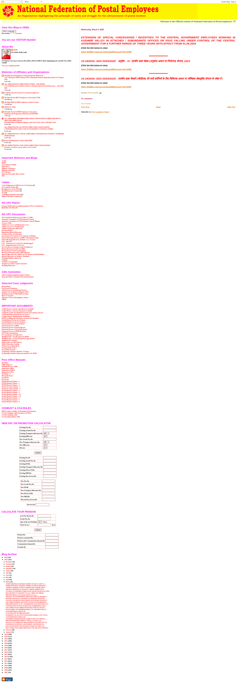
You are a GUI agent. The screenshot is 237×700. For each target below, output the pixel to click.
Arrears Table (7, 223)
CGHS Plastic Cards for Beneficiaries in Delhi (18, 309)
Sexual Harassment (8, 350)
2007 (6, 672)
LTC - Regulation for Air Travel (13, 245)
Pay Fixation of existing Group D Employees (17, 247)
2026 (6, 557)
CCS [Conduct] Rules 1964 (11, 417)
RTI (3, 176)
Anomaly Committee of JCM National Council (18, 219)
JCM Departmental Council (11, 194)
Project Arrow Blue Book (10, 346)
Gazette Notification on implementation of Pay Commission (22, 206)
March (8, 582)
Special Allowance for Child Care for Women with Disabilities (23, 254)
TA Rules (5, 260)
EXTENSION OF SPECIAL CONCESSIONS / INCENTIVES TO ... (25, 624)
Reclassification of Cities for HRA (13, 249)
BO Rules (5, 363)
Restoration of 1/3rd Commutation (14, 251)
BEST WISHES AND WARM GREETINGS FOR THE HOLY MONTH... (27, 628)
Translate (18, 33)
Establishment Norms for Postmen (13, 320)
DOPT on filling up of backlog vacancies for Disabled (20, 318)
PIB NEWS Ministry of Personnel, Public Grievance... (21, 595)
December (9, 562)
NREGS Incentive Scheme (11, 196)
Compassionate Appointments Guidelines (16, 316)
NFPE (16, 50)
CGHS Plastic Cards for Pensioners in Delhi (17, 311)
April (7, 579)
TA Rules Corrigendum (10, 262)
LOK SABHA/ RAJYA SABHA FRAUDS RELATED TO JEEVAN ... (25, 607)
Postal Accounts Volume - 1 (11, 387)
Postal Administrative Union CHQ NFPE (18, 140)
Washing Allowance (8, 265)
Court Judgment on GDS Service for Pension (17, 185)
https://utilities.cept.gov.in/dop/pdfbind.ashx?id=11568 (106, 52)
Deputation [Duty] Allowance (12, 232)
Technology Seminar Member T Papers (15, 351)
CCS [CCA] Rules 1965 (10, 415)
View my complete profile (11, 66)
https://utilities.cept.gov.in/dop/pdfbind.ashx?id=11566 (106, 69)
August (8, 571)
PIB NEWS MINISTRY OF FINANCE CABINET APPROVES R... (25, 589)
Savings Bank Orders (9, 348)
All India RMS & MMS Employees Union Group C (21, 102)
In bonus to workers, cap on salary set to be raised (20, 147)
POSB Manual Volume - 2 (11, 383)
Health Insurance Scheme (10, 191)
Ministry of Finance (8, 168)
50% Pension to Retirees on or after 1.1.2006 (17, 217)
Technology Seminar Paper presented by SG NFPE (19, 353)
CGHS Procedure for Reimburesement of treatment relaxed (22, 313)
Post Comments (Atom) (100, 112)
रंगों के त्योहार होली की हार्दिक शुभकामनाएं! (17, 613)
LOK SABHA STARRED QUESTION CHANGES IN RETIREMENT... (26, 602)
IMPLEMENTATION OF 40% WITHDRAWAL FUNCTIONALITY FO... (27, 604)
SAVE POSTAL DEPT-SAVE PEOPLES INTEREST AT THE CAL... (25, 626)
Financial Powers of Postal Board (13, 327)
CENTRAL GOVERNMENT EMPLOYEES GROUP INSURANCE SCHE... (27, 591)
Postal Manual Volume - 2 (11, 390)
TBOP (4, 299)
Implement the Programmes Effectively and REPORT (21, 114)
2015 (6, 654)
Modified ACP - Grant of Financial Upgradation (18, 338)
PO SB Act (5, 378)
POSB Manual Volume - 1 (11, 381)
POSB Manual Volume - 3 (11, 385)
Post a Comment (86, 103)
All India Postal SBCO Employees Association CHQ (22, 97)
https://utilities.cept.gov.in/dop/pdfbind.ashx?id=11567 (106, 87)
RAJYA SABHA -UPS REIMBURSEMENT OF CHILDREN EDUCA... (26, 609)
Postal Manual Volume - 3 (11, 392)
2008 (6, 670)
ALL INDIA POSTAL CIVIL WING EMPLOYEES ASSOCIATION (27, 145)
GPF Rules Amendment (10, 333)
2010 (6, 665)
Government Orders (9, 187)
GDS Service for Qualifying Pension (14, 290)
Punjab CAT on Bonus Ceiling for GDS (15, 292)
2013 (6, 659)
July (7, 573)
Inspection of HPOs (8, 370)
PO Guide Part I (7, 376)
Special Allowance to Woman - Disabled (15, 256)
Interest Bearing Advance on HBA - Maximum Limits (20, 238)
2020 (6, 643)
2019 (6, 645)
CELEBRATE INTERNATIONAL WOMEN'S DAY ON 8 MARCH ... (25, 619)
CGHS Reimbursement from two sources (16, 314)
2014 (6, 656)
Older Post (231, 107)
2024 (6, 634)
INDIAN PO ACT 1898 (9, 366)
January (8, 632)
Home (158, 107)
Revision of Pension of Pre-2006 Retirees (16, 252)
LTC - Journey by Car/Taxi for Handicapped (17, 243)
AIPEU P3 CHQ (9, 107)
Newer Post (85, 107)
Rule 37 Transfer (7, 296)
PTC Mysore (6, 172)
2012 (6, 661)
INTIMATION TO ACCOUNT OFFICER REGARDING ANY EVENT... (26, 615)
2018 (6, 648)
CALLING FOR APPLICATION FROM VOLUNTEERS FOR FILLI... (26, 600)
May (7, 577)
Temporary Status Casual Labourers (14, 264)
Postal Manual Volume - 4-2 (11, 396)
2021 (6, 641)
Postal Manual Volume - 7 (11, 400)
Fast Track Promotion (9, 288)
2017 (6, 650)
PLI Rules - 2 (6, 374)
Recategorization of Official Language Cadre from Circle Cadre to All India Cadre (30, 122)
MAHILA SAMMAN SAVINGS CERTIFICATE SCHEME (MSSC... (25, 587)
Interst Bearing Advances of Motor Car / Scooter (18, 240)
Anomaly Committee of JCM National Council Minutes (21, 221)
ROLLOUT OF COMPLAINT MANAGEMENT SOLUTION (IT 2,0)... (26, 622)
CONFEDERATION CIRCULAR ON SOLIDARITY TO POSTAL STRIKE (28, 129)
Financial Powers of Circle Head (13, 324)
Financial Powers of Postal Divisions (14, 329)
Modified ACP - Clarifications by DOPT (15, 337)
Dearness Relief (7, 230)
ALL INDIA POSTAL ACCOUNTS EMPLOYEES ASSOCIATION (26, 127)
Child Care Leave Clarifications (13, 227)
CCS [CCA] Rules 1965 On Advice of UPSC (16, 413)
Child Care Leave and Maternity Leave (15, 225)
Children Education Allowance (12, 228)
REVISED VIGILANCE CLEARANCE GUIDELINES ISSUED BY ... (25, 598)
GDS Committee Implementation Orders (16, 275)
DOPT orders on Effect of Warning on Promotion (19, 411)
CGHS (4, 161)
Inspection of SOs (8, 372)
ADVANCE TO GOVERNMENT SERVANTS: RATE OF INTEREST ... (26, 596)
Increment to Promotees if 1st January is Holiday (19, 236)
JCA (3, 193)
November (9, 564)
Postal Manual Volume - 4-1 (11, 394)
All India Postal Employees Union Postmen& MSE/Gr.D (23, 76)
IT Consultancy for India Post (12, 335)
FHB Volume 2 (7, 365)
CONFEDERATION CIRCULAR (15, 611)
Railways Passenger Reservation (13, 174)
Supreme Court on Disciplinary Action (15, 297)
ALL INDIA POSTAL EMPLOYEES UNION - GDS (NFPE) (24, 84)
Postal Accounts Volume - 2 (11, 389)
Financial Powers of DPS (10, 326)
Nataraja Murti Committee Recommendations (18, 277)
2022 (6, 639)
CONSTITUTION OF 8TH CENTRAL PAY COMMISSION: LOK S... (26, 606)
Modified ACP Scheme (9, 340)
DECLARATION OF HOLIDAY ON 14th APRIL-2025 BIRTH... (25, 593)
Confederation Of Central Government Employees (21, 93)
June (7, 575)
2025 (6, 560)
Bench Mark (6, 286)
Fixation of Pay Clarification (12, 234)
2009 (6, 668)
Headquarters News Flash (11, 189)
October (8, 566)
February (9, 630)
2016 (6, 652)
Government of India (9, 165)
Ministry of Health (8, 170)
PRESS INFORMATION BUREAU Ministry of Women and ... (24, 620)
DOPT (4, 163)
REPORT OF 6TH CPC (10, 208)
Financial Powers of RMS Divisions (14, 331)
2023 (6, 636)
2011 (6, 663)
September (9, 568)
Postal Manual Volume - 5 (11, 398)
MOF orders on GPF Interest (12, 342)
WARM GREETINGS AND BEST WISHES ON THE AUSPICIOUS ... (26, 585)
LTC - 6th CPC (7, 241)
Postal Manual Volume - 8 (11, 402)
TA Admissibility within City (11, 258)
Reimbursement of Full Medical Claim (15, 294)
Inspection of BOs (8, 368)
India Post (5, 166)
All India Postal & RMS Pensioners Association (20, 112)
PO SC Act (5, 379)
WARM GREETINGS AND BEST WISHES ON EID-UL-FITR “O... (25, 584)
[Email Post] (100, 93)
